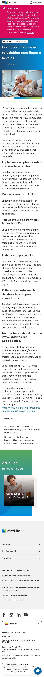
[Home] (4, 41)
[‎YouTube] (26, 615)
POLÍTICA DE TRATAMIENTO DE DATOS (14, 595)
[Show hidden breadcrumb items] (10, 42)
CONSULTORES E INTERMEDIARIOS (13, 600)
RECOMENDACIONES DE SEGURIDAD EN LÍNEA (18, 641)
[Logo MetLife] (11, 532)
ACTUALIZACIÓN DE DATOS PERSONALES (15, 571)
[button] (3, 2)
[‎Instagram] (11, 615)
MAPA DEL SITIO (9, 636)
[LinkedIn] (19, 615)
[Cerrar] (40, 8)
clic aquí (30, 32)
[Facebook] (4, 615)
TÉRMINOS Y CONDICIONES (14, 633)
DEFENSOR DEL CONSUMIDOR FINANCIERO (16, 575)
